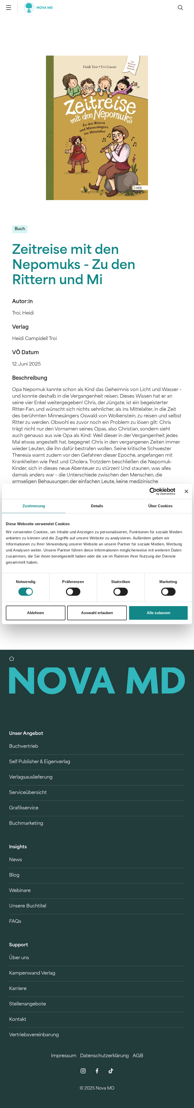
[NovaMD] (14, 658)
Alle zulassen (158, 613)
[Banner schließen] (186, 491)
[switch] (73, 592)
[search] (180, 8)
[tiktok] (111, 1071)
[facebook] (97, 1071)
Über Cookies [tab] (160, 506)
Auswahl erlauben (97, 613)
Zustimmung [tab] (33, 506)
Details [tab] (97, 506)
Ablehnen (35, 613)
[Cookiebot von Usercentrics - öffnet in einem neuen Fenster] (153, 491)
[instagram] (83, 1071)
